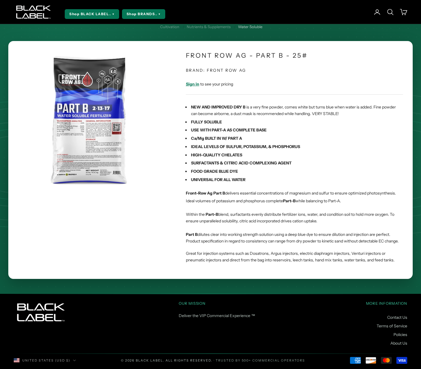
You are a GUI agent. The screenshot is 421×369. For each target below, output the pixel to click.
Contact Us (397, 317)
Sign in (192, 84)
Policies (400, 334)
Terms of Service (392, 326)
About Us (398, 343)
